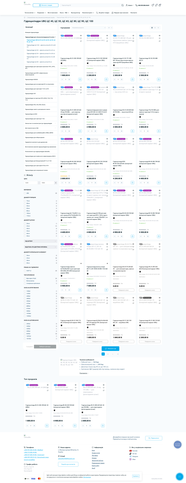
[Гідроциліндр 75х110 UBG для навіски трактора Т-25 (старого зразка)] (150, 96)
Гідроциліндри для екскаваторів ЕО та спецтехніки (39, 84)
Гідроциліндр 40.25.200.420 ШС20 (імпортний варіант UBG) (149, 268)
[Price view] (158, 28)
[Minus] (62, 79)
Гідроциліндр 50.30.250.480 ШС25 (148, 59)
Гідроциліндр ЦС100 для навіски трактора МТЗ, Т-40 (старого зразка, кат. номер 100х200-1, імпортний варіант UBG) (97, 216)
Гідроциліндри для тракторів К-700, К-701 (37, 165)
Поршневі (40, 12)
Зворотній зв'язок (97, 460)
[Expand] (55, 37)
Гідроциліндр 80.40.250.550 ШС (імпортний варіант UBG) (97, 162)
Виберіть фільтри (45, 346)
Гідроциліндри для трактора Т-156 (35, 118)
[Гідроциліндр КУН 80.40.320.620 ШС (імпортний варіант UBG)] (123, 148)
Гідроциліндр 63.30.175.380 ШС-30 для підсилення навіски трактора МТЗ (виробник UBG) (123, 60)
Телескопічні (29, 12)
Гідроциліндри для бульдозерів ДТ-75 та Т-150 (38, 160)
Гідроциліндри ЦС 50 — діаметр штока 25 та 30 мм (41, 53)
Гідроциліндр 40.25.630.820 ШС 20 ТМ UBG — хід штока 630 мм (123, 111)
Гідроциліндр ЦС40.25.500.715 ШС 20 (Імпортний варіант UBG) (71, 321)
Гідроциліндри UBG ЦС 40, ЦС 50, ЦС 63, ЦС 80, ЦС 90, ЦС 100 (41, 40)
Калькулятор (75, 12)
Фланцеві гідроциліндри (32, 32)
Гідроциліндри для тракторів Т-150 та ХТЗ (37, 88)
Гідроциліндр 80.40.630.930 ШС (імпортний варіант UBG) (123, 214)
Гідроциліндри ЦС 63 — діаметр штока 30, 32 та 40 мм (41, 57)
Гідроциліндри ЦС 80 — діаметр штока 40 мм (39, 61)
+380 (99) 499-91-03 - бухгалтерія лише (36, 457)
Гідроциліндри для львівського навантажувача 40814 (40, 156)
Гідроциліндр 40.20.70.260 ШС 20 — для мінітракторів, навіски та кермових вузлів (123, 269)
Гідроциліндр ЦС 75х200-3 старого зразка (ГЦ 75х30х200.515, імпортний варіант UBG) (71, 215)
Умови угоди (96, 453)
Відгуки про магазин (121, 12)
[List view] (155, 28)
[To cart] (80, 79)
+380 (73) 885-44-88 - (30, 452)
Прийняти (136, 476)
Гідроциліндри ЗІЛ (30, 93)
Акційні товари (104, 12)
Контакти (134, 12)
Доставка (95, 455)
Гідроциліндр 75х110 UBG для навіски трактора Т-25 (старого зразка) (149, 112)
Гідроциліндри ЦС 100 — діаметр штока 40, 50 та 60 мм (41, 45)
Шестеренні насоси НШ (31, 128)
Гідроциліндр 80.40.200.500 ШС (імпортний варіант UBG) (71, 162)
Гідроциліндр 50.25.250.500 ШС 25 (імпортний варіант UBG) (97, 59)
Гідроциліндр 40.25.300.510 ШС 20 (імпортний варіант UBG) (149, 321)
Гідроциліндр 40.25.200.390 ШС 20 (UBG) (71, 59)
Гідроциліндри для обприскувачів (34, 137)
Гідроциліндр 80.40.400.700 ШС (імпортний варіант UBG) (149, 162)
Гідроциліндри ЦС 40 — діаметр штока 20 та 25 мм (41, 50)
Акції (93, 468)
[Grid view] (152, 28)
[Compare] (81, 41)
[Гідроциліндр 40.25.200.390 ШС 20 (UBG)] (71, 45)
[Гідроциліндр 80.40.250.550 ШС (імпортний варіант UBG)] (97, 148)
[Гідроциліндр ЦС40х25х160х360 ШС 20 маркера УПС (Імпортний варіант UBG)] (97, 307)
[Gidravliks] (58, 438)
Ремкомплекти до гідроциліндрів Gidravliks (37, 151)
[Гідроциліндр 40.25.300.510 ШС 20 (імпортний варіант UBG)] (150, 307)
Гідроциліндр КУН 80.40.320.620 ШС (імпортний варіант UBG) (122, 163)
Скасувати (29, 346)
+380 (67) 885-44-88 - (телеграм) (34, 455)
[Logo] (27, 5)
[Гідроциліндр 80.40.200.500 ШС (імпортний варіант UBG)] (71, 148)
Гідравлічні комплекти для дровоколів (36, 142)
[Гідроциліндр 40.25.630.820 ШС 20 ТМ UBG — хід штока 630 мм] (123, 96)
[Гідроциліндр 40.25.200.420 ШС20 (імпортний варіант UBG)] (150, 253)
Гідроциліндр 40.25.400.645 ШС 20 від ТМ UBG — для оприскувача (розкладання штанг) (71, 112)
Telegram (135, 456)
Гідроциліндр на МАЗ (31, 114)
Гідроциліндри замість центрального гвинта (37, 109)
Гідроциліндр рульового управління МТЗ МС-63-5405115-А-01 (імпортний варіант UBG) (97, 112)
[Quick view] (81, 35)
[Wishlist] (81, 38)
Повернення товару (98, 463)
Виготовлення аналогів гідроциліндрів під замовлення (40, 146)
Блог (93, 450)
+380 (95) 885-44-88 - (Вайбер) (33, 450)
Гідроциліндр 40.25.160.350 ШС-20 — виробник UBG (122, 321)
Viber (134, 459)
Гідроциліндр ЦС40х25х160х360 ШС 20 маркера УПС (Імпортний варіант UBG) (97, 322)
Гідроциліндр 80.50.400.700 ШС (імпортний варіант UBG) (149, 214)
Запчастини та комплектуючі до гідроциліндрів (38, 123)
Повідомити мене (124, 290)
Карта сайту (95, 465)
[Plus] (69, 79)
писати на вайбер (29, 459)
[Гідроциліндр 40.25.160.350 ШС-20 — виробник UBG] (123, 307)
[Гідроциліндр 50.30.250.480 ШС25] (150, 45)
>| (117, 354)
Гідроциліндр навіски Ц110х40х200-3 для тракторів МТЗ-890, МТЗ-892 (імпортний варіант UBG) (70, 270)
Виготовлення (53, 12)
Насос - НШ (63, 12)
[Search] (123, 5)
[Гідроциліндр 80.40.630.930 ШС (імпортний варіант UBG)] (123, 200)
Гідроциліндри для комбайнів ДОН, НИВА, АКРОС (39, 132)
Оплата (94, 458)
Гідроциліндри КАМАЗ (31, 79)
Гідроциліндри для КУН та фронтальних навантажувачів (36, 73)
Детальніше (87, 477)
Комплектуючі (87, 12)
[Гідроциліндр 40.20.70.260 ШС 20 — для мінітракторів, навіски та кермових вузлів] (123, 253)
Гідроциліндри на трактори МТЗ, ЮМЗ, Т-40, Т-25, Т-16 (39, 99)
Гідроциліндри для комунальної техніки (36, 170)
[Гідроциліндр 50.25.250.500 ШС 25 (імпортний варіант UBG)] (97, 45)
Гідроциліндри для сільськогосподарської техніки (41, 17)
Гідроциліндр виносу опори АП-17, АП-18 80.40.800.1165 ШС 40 (97, 269)
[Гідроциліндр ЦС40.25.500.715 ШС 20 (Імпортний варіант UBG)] (71, 307)
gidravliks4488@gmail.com (66, 458)
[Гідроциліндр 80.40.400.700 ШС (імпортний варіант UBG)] (150, 148)
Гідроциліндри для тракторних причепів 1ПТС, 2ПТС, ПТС (40, 67)
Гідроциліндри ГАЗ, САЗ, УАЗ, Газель (35, 104)
